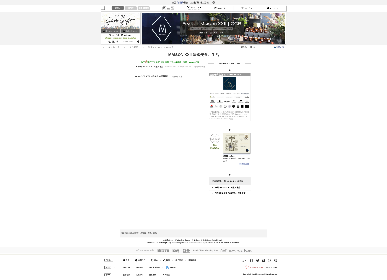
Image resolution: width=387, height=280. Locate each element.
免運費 (180, 2)
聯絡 (155, 260)
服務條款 (126, 275)
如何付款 (140, 267)
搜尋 (168, 260)
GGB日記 (166, 275)
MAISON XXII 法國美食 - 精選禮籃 (230, 193)
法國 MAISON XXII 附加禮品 (227, 188)
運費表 (173, 267)
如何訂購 (126, 267)
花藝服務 (152, 275)
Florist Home (112, 31)
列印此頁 (280, 47)
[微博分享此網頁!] (269, 261)
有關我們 (141, 260)
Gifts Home (131, 31)
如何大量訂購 (154, 267)
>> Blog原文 (244, 164)
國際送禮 (192, 260)
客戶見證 (179, 260)
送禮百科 (139, 275)
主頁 (127, 260)
